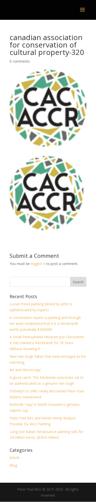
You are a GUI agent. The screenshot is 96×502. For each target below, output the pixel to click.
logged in (38, 263)
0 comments (20, 61)
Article (14, 457)
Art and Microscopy (25, 369)
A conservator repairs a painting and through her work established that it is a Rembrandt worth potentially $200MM (45, 323)
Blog (13, 465)
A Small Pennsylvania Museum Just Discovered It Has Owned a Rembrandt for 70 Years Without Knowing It (47, 343)
